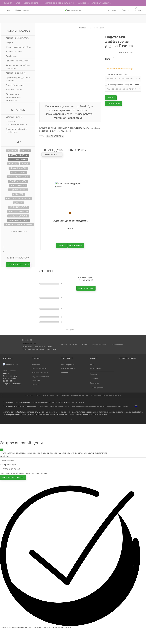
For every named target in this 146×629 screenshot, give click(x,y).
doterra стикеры (18, 159)
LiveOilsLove (117, 345)
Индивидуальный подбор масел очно (123, 84)
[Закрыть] (1, 450)
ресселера (79, 402)
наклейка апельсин (18, 220)
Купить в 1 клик (113, 103)
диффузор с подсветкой (18, 198)
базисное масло (18, 181)
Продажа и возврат (96, 406)
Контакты (36, 364)
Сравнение (94, 383)
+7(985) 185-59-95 (69, 345)
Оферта (35, 385)
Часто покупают (68, 368)
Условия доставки (40, 372)
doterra (25, 151)
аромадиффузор (18, 168)
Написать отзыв (126, 52)
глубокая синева (18, 190)
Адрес (85, 345)
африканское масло (18, 177)
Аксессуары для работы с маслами (83, 128)
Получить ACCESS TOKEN (18, 265)
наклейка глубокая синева (19, 224)
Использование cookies (78, 406)
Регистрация (95, 368)
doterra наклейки (18, 155)
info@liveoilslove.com (12, 384)
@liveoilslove (99, 345)
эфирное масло (55, 136)
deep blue (12, 151)
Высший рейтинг (68, 364)
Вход (92, 364)
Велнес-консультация (117, 74)
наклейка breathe (18, 207)
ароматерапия (18, 172)
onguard (12, 164)
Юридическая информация (117, 406)
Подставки (66, 131)
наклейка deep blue (18, 211)
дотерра (18, 203)
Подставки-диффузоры (49, 131)
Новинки (64, 372)
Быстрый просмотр (70, 248)
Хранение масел (59, 128)
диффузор (18, 194)
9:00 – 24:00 (27, 340)
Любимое (94, 379)
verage (25, 164)
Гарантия (36, 381)
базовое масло (18, 185)
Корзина (93, 374)
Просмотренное (96, 387)
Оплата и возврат (39, 368)
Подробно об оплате (40, 377)
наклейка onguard (18, 216)
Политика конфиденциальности (53, 406)
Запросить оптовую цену (13, 477)
